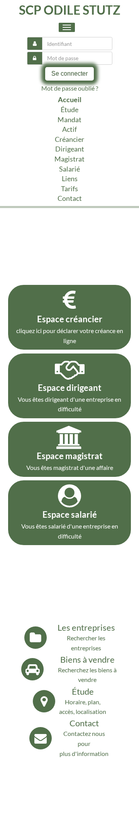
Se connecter (69, 73)
